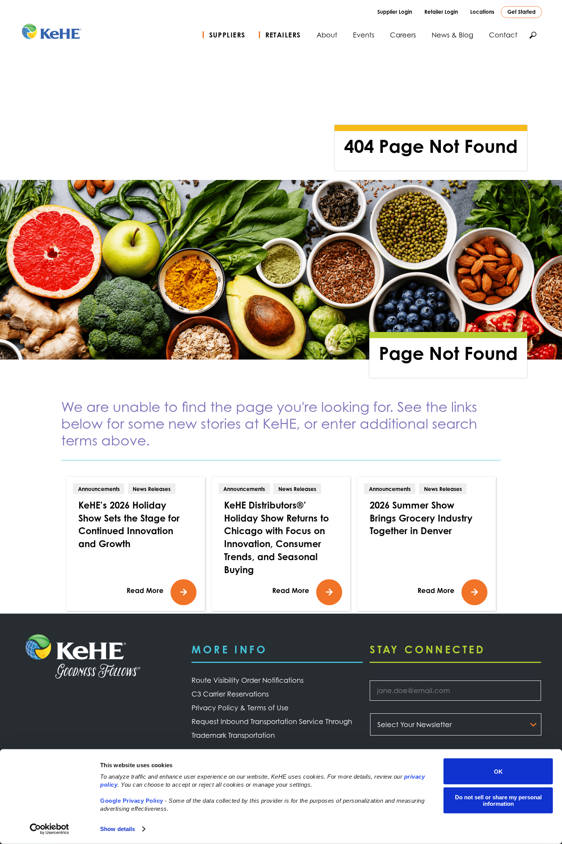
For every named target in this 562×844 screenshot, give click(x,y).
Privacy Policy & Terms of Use (240, 707)
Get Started (521, 11)
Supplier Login (394, 11)
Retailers (283, 35)
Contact (503, 35)
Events (363, 35)
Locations (482, 11)
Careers (403, 35)
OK (498, 771)
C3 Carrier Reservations (230, 694)
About (327, 35)
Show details (117, 829)
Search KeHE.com (533, 35)
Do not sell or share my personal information (498, 800)
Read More (145, 590)
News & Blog (452, 35)
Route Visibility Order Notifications (248, 680)
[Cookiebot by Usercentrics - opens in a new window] (49, 829)
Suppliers (227, 35)
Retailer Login (441, 11)
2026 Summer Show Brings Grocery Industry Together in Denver (421, 518)
